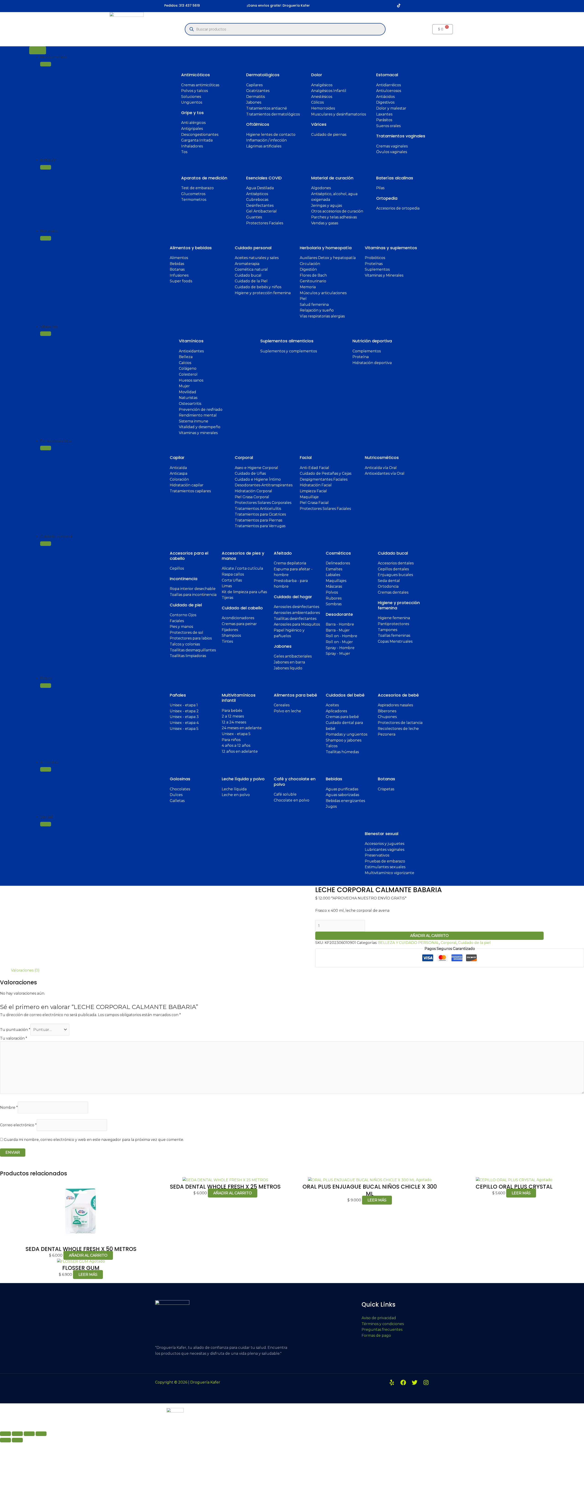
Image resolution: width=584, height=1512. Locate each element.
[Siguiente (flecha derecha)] (17, 1440)
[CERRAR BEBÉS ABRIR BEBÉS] (45, 685)
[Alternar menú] (37, 50)
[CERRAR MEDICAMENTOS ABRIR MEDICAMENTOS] (45, 64)
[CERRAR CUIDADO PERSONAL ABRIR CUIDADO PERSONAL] (45, 543)
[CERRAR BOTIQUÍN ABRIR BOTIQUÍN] (45, 167)
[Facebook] (403, 1382)
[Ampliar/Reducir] (5, 1433)
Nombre (9, 1107)
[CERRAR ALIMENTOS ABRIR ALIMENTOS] (45, 769)
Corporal (448, 943)
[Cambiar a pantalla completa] (17, 1433)
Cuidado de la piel (474, 943)
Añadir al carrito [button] (88, 1255)
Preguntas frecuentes (382, 1329)
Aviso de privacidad (379, 1318)
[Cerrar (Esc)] (41, 1433)
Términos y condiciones (383, 1324)
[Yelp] (392, 1382)
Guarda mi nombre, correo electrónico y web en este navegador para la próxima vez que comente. (94, 1139)
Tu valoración (13, 1038)
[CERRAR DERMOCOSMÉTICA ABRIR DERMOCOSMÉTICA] (45, 448)
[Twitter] (414, 1382)
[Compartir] (29, 1433)
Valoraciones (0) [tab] (25, 970)
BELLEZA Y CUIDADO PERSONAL (408, 943)
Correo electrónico (18, 1125)
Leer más (377, 1200)
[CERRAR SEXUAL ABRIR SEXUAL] (45, 824)
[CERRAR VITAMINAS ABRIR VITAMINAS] (45, 333)
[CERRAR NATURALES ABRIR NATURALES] (45, 238)
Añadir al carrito (429, 935)
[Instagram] (426, 1382)
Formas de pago (376, 1335)
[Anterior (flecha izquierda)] (5, 1440)
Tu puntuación (15, 1029)
